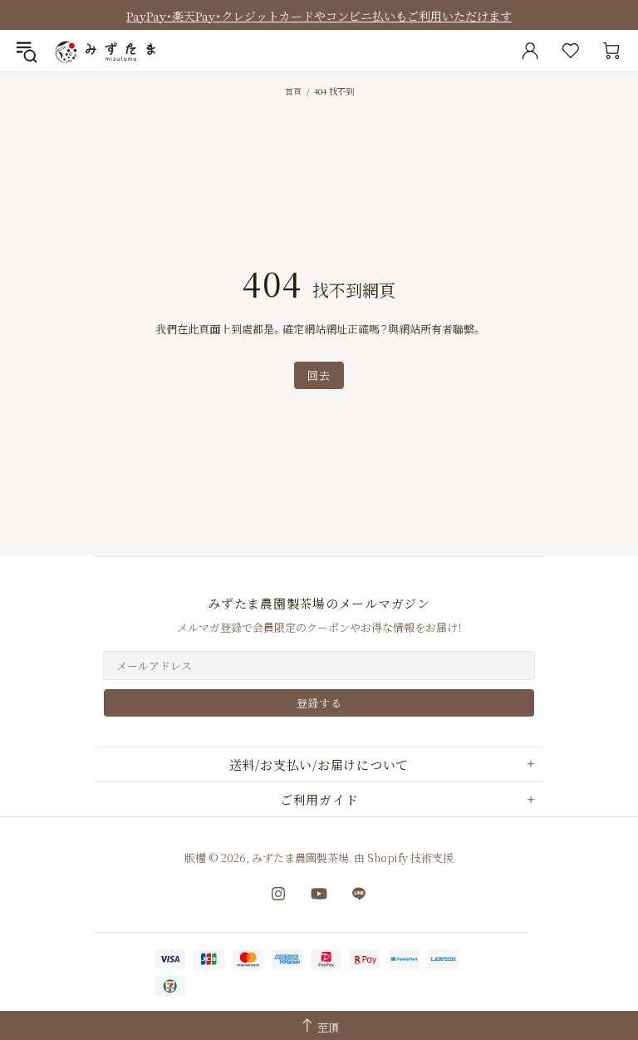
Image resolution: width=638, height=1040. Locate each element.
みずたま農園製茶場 (107, 50)
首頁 (293, 91)
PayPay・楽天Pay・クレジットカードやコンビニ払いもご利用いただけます (319, 15)
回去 (318, 375)
